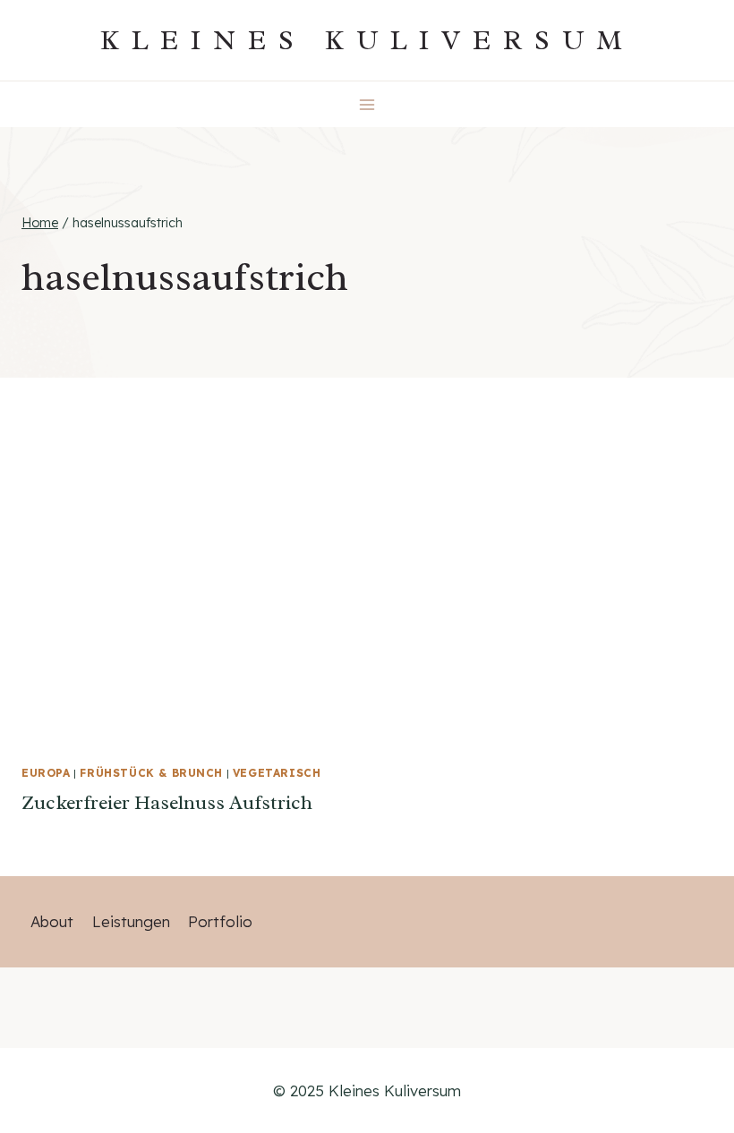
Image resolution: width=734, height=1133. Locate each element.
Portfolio (220, 921)
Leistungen (131, 921)
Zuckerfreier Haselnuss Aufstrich (166, 802)
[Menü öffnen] (367, 104)
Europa (46, 772)
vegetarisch (277, 772)
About (51, 921)
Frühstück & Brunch (151, 772)
